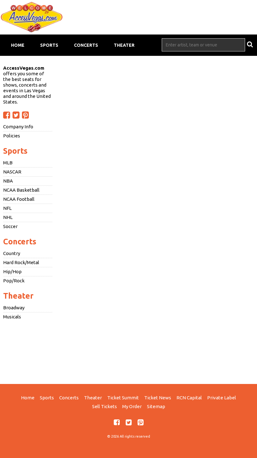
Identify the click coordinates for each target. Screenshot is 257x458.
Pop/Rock (13, 280)
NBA (8, 181)
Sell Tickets (104, 406)
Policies (11, 135)
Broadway (13, 307)
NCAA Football (18, 199)
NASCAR (12, 171)
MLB (8, 162)
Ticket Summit (123, 397)
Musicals (12, 316)
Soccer (10, 226)
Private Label (221, 397)
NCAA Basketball (21, 190)
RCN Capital (189, 397)
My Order (132, 406)
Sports (49, 45)
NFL (7, 208)
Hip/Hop (12, 271)
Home (17, 45)
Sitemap (156, 406)
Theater (124, 45)
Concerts (86, 45)
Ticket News (157, 397)
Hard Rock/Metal (21, 262)
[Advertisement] (128, 351)
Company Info (18, 126)
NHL (8, 217)
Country (11, 253)
